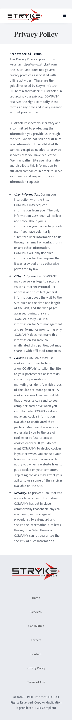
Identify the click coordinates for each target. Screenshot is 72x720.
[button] (64, 15)
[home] (24, 15)
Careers (36, 640)
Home (36, 597)
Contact (36, 654)
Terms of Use (36, 682)
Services (36, 612)
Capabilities (36, 626)
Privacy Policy (36, 668)
